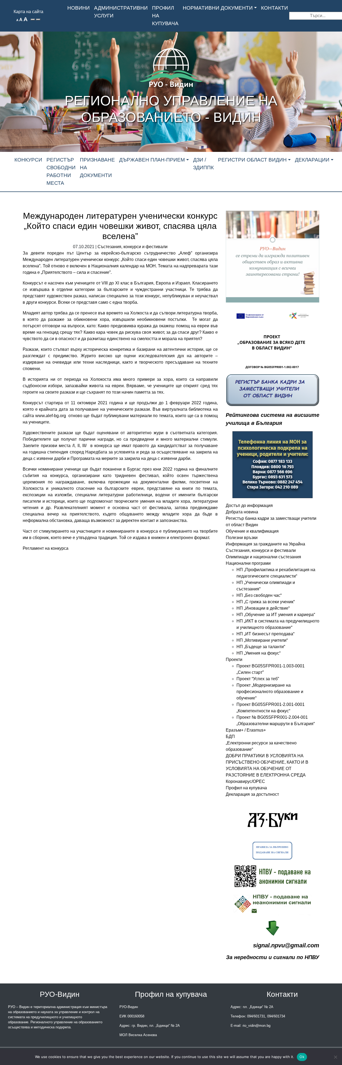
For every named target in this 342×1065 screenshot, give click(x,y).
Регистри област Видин (252, 160)
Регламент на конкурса (46, 548)
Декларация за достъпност (252, 794)
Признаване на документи (97, 167)
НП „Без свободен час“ (259, 595)
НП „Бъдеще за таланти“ (260, 646)
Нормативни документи (218, 8)
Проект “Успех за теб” (257, 678)
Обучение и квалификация (252, 531)
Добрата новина (242, 512)
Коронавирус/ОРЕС (245, 781)
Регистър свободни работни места (61, 171)
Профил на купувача (165, 15)
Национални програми (248, 563)
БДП (230, 736)
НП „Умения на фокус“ (258, 653)
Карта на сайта (28, 11)
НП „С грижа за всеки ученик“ (265, 601)
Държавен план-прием (152, 160)
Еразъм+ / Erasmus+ (246, 730)
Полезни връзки (242, 537)
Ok (302, 1057)
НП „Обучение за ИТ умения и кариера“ (275, 614)
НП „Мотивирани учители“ (262, 640)
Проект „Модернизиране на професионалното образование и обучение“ (269, 691)
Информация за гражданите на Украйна (265, 544)
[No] (335, 1057)
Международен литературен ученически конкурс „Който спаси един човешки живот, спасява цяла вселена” (120, 226)
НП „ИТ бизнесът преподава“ (265, 634)
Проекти (234, 659)
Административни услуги (121, 11)
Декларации (312, 160)
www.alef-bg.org (50, 415)
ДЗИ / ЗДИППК (203, 163)
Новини (78, 8)
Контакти (274, 8)
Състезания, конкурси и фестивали (133, 246)
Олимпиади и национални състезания (263, 557)
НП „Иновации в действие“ (263, 608)
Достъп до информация (249, 505)
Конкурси (28, 160)
